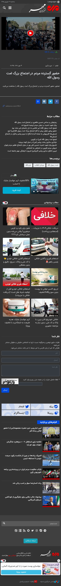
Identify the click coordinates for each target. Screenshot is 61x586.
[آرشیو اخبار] (20, 531)
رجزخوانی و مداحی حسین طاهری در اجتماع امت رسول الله (35, 122)
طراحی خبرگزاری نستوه (47, 581)
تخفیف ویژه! (21, 572)
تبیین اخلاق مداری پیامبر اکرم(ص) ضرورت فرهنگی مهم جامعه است (32, 151)
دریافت (50, 52)
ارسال (5, 390)
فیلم (56, 65)
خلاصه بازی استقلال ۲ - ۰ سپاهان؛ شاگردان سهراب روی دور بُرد (24, 443)
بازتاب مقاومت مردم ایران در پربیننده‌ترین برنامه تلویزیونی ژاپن (22, 471)
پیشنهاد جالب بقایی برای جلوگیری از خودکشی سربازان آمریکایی (23, 498)
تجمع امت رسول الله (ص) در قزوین (44, 139)
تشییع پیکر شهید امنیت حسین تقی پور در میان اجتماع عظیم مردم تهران (30, 145)
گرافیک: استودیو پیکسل (27, 581)
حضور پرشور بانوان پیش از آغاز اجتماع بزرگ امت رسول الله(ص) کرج (32, 131)
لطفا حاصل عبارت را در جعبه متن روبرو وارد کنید (41, 379)
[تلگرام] (45, 531)
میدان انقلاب (39, 165)
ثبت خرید (16, 190)
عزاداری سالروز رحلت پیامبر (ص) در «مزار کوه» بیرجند (37, 142)
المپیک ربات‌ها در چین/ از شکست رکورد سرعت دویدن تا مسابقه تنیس (23, 457)
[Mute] (38, 191)
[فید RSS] (24, 531)
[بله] (41, 531)
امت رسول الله (53, 165)
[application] (30, 33)
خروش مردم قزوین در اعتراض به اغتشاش (41, 148)
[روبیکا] (28, 531)
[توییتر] (32, 531)
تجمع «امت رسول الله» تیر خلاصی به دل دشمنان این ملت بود (34, 128)
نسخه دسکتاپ (30, 540)
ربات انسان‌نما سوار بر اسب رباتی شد (27, 483)
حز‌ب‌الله (28, 165)
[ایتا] (16, 531)
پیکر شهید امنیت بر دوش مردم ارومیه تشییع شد (39, 125)
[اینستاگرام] (36, 531)
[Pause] (34, 191)
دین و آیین (48, 65)
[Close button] (58, 560)
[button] (30, 33)
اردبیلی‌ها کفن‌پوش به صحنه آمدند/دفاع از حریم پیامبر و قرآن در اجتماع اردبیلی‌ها (31, 135)
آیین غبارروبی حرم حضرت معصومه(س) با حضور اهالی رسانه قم (22, 430)
